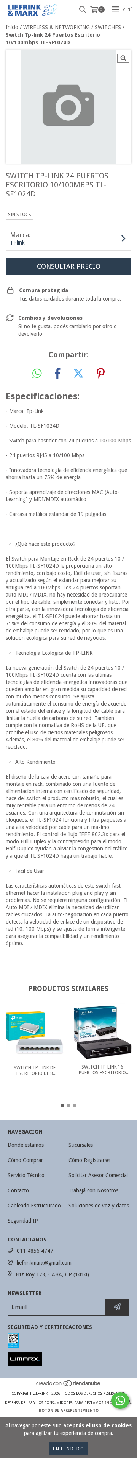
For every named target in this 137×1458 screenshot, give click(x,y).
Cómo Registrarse (89, 1160)
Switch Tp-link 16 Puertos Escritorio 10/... (102, 1070)
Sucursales (80, 1145)
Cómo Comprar (25, 1160)
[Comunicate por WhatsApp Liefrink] (120, 1400)
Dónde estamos (26, 1145)
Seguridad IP (23, 1221)
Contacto (18, 1190)
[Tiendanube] (68, 1386)
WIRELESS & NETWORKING (56, 27)
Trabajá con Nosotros (93, 1190)
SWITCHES (108, 27)
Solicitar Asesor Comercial (98, 1175)
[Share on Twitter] (78, 373)
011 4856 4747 (35, 1251)
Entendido (68, 1449)
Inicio (12, 27)
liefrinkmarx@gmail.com (44, 1263)
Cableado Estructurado (34, 1206)
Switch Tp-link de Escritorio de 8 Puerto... (35, 1070)
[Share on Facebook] (57, 373)
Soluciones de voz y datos (98, 1206)
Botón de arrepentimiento (69, 1410)
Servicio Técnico (26, 1175)
